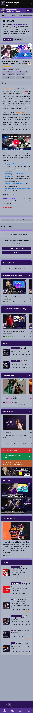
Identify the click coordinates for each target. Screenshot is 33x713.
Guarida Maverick (16, 588)
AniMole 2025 (11, 296)
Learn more (3, 4)
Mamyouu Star (8, 433)
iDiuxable (24, 572)
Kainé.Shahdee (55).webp (11, 397)
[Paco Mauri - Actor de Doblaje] (16, 491)
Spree (12, 572)
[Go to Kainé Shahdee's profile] (4, 402)
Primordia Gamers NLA (17, 352)
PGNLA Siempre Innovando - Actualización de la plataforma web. (13, 463)
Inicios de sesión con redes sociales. (12, 456)
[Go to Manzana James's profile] (2, 83)
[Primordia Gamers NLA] (16, 506)
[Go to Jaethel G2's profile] (8, 301)
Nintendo (24, 588)
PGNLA (27, 352)
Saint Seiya (14, 605)
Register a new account (16, 248)
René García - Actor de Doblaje (17, 331)
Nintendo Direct (15, 590)
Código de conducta (11, 451)
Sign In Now (16, 253)
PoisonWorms (15, 574)
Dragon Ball (14, 648)
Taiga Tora (18, 572)
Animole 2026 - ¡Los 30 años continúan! (16, 542)
